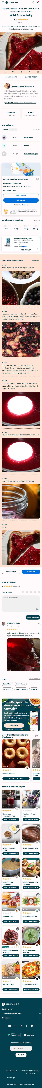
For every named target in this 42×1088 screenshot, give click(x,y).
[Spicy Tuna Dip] (11, 977)
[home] (12, 2)
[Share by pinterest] (13, 72)
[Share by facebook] (21, 72)
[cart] (37, 2)
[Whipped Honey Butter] (11, 840)
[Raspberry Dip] (11, 908)
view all (37, 736)
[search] (33, 2)
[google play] (14, 1035)
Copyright (11, 1078)
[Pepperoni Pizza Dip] (31, 977)
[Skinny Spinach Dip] (31, 908)
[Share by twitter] (29, 72)
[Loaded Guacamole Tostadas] (31, 874)
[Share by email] (37, 72)
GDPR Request (11, 1071)
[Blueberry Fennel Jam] (31, 806)
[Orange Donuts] (16, 760)
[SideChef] (10, 1005)
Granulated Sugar (31, 154)
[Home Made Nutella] (31, 840)
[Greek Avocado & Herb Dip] (31, 942)
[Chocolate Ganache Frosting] (11, 942)
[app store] (29, 1035)
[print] (4, 72)
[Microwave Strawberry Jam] (11, 806)
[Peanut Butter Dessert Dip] (11, 874)
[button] (3, 2)
